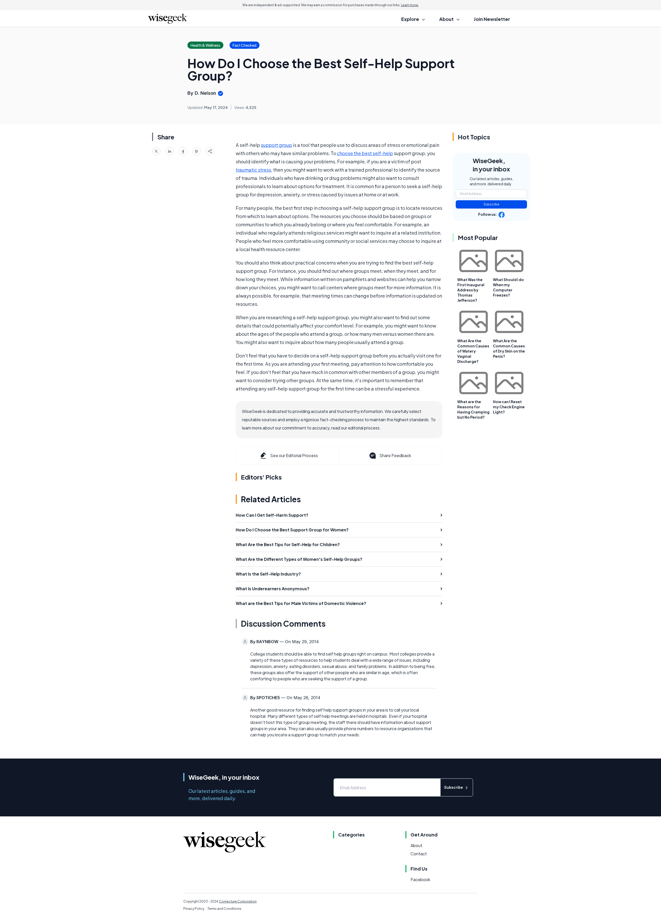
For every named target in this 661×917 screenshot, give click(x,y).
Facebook (420, 879)
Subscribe (491, 204)
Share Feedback (395, 455)
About (416, 845)
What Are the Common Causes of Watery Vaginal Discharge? (473, 351)
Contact (419, 853)
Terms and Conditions (224, 909)
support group (276, 145)
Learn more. (410, 5)
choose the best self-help (365, 153)
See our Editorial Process (294, 455)
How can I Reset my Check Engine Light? (509, 406)
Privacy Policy (193, 909)
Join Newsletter (492, 19)
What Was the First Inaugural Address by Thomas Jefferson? (470, 289)
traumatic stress (253, 170)
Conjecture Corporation (238, 901)
